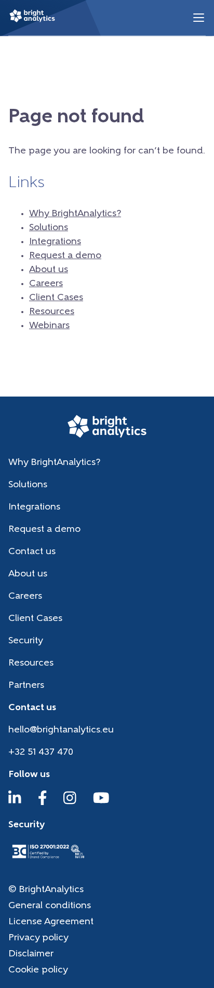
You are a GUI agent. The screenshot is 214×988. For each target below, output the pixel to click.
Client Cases (56, 298)
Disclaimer (31, 954)
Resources (51, 312)
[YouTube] (101, 803)
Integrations (55, 242)
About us (48, 270)
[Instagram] (69, 803)
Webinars (49, 326)
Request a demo (65, 256)
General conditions (49, 906)
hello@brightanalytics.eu (61, 730)
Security (25, 641)
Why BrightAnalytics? (75, 214)
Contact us (32, 552)
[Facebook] (42, 803)
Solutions (48, 228)
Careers (46, 284)
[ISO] (47, 859)
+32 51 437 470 (40, 752)
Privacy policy (38, 938)
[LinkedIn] (14, 803)
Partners (26, 685)
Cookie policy (38, 970)
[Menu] (199, 18)
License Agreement (50, 922)
